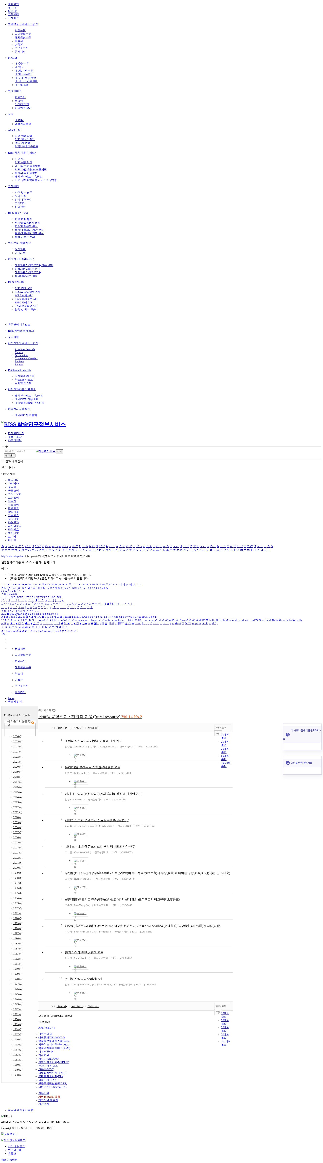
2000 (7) (17, 867)
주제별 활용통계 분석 (27, 222)
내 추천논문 (22, 63)
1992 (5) (17, 908)
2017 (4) (17, 781)
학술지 (19, 41)
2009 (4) (17, 822)
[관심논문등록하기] (54, 710)
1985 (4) (17, 943)
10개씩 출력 (220, 727)
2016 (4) (17, 786)
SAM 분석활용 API (26, 306)
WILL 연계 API (23, 295)
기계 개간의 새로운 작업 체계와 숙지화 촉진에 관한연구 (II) (103, 793)
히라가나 (13, 480)
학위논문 (20, 30)
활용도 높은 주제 (25, 236)
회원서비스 (15, 91)
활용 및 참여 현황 (25, 309)
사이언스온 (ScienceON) (52, 1087)
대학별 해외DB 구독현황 (29, 402)
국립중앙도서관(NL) (50, 1076)
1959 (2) (17, 1069)
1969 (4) (17, 1024)
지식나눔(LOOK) (48, 1058)
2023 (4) (17, 751)
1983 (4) (17, 953)
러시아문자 (15, 526)
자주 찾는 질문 (23, 192)
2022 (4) (17, 756)
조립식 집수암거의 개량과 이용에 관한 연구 (93, 741)
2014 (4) (17, 797)
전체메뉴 (13, 18)
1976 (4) (17, 989)
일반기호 (13, 533)
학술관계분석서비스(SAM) (54, 1048)
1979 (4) (17, 973)
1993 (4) (17, 903)
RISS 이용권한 (23, 162)
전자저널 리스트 (24, 376)
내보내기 (61, 728)
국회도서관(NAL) (48, 1079)
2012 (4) (17, 807)
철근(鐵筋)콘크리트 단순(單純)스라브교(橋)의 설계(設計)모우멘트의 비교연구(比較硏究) (122, 899)
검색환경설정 (23, 123)
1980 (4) (17, 968)
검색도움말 (15, 436)
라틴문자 (13, 522)
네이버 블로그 (16, 1146)
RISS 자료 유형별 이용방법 (31, 169)
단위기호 (13, 529)
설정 (10, 114)
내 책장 (19, 67)
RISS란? (19, 158)
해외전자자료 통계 (19, 408)
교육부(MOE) (46, 1069)
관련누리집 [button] (45, 1034)
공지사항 (13, 337)
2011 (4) (17, 812)
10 (60, 978)
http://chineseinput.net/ (13, 556)
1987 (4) (17, 933)
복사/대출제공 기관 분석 (29, 229)
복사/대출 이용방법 (26, 173)
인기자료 (20, 252)
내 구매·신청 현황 (25, 77)
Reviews (19, 361)
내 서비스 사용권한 (26, 81)
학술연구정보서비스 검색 (23, 24)
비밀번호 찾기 (23, 107)
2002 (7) (17, 857)
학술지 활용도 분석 (26, 226)
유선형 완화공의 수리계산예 (83, 978)
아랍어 (12, 540)
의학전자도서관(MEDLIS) (53, 1062)
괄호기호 (13, 508)
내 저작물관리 (23, 74)
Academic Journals (25, 349)
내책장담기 (77, 728)
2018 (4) (17, 776)
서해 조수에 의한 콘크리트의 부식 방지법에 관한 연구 (100, 846)
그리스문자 (15, 494)
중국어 (12, 487)
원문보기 (81, 755)
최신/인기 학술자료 (19, 243)
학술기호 (13, 511)
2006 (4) (17, 837)
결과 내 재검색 (14, 461)
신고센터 (20, 206)
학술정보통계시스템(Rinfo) (54, 1041)
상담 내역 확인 (23, 199)
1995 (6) (17, 893)
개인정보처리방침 (49, 1096)
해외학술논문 (23, 37)
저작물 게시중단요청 (20, 1110)
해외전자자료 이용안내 (22, 389)
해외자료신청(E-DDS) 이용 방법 (34, 265)
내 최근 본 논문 (24, 70)
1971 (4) (17, 1014)
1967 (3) (17, 1034)
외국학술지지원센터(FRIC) (54, 1044)
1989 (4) (17, 923)
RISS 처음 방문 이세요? (22, 152)
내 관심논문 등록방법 (27, 166)
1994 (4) (17, 898)
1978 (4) (17, 978)
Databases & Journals (19, 370)
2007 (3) (17, 832)
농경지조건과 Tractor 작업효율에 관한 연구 (92, 767)
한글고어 (13, 490)
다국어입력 (15, 440)
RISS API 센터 (16, 282)
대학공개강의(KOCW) (51, 1037)
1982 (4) (17, 958)
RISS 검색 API (23, 288)
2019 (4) (17, 771)
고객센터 (13, 14)
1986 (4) (17, 938)
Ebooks (19, 352)
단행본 (19, 44)
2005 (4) (17, 842)
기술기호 (13, 515)
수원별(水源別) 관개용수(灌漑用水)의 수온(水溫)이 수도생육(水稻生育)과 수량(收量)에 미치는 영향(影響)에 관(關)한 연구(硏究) (147, 873)
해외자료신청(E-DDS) (21, 259)
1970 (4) (17, 1019)
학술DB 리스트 (24, 379)
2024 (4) (17, 746)
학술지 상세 (15, 701)
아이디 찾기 (22, 104)
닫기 (4, 633)
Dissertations (21, 355)
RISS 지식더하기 (25, 139)
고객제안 (20, 203)
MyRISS (12, 11)
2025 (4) (17, 741)
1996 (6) (17, 888)
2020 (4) (17, 766)
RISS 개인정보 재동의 (21, 330)
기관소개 (43, 1103)
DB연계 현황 (22, 142)
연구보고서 (21, 48)
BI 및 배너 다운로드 (26, 146)
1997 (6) (17, 882)
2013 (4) (17, 802)
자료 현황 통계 (23, 219)
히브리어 (13, 504)
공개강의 (20, 51)
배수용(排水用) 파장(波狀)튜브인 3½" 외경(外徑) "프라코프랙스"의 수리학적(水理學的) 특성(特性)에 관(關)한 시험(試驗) (143, 926)
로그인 (12, 7)
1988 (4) (17, 928)
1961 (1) (17, 1059)
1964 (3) (17, 1049)
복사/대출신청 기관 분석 (29, 233)
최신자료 (20, 249)
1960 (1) (17, 1064)
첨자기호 (13, 518)
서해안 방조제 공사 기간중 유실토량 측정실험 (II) (97, 820)
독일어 (12, 501)
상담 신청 (20, 196)
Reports (19, 364)
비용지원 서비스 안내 (27, 268)
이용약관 (43, 1093)
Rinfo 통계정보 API (26, 299)
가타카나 (13, 483)
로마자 (12, 536)
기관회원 (43, 1055)
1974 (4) (17, 999)
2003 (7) (17, 852)
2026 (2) (17, 736)
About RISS (14, 129)
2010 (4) (17, 817)
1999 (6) (17, 872)
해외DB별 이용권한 (26, 399)
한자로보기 (93, 728)
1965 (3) (17, 1044)
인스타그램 (15, 1150)
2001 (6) (17, 862)
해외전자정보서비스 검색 (23, 343)
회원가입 (13, 4)
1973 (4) (17, 1004)
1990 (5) (17, 918)
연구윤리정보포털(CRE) (52, 1083)
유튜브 (12, 1153)
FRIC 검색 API (23, 302)
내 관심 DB (21, 84)
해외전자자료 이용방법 (28, 176)
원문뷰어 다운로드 (19, 324)
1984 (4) (17, 948)
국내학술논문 (23, 33)
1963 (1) (17, 1054)
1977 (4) (17, 983)
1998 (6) (17, 877)
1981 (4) (17, 963)
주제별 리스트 (23, 383)
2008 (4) (17, 827)
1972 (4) (17, 1009)
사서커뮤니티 (46, 1051)
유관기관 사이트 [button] (48, 1065)
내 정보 (19, 120)
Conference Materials (26, 358)
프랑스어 (13, 497)
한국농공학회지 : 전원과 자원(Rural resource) (90, 716)
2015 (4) (17, 792)
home (11, 698)
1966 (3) (17, 1039)
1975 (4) (17, 994)
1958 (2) (17, 1074)
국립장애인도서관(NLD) (52, 1072)
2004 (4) (17, 847)
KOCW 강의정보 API (27, 291)
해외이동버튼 (9, 1159)
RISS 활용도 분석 (18, 212)
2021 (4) (17, 761)
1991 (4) (17, 913)
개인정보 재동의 (48, 1100)
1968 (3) (17, 1029)
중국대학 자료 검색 (26, 275)
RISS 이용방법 (23, 135)
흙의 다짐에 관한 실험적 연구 (84, 952)
